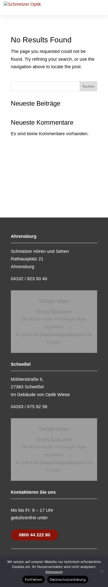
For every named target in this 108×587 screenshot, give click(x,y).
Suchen (88, 86)
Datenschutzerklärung (68, 579)
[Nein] (101, 571)
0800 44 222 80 (34, 534)
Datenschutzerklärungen (62, 334)
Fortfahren (33, 579)
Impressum (54, 572)
